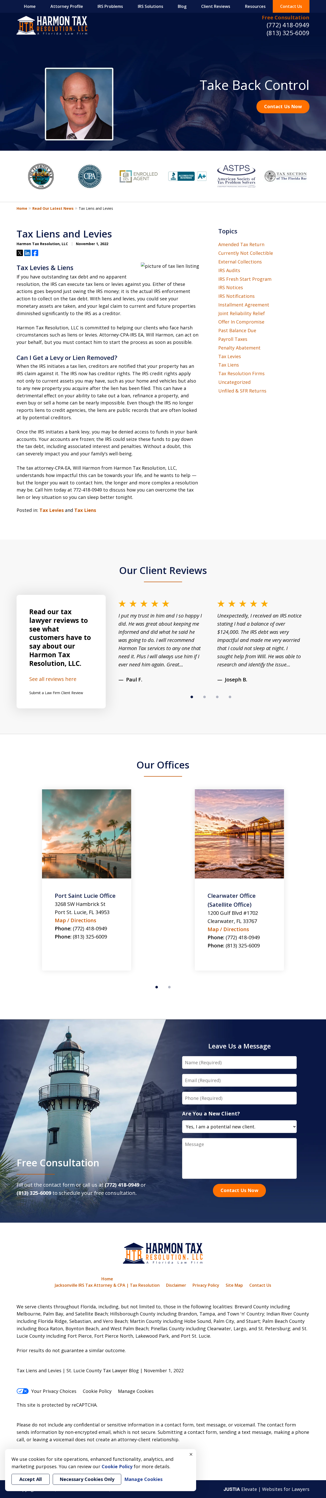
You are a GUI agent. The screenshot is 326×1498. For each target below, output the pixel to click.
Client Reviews (215, 6)
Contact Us (291, 6)
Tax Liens (85, 510)
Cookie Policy (97, 1391)
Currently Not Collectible (245, 253)
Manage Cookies (136, 1391)
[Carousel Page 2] (204, 697)
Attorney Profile (66, 6)
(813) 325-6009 (288, 33)
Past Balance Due (237, 330)
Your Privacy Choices (53, 1391)
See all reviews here (52, 679)
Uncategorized (234, 382)
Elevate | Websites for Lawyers (266, 1489)
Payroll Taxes (232, 339)
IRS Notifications (236, 296)
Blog (182, 6)
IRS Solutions (150, 6)
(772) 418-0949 (288, 25)
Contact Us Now (283, 106)
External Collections (240, 262)
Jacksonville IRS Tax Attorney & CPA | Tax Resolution (107, 1285)
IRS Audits (229, 270)
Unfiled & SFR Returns (242, 391)
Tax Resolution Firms (241, 373)
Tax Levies (51, 510)
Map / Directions (75, 929)
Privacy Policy (206, 1285)
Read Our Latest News (53, 208)
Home (30, 6)
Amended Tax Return (241, 244)
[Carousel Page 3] (217, 697)
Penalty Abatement (239, 348)
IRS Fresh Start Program (244, 279)
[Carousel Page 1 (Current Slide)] (191, 697)
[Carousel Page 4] (230, 697)
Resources (255, 6)
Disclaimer (176, 1285)
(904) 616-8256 (243, 945)
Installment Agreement (243, 305)
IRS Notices (230, 287)
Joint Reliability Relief (241, 313)
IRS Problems (110, 6)
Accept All (30, 1479)
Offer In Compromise (241, 322)
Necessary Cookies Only (87, 1479)
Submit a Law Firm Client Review (56, 692)
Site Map (234, 1285)
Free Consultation (285, 17)
